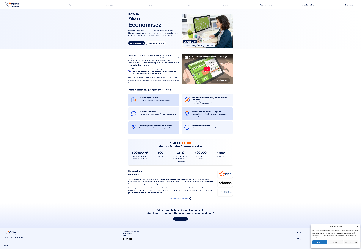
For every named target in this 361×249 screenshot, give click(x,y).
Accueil (71, 5)
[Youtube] (131, 239)
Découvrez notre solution (155, 43)
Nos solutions (109, 5)
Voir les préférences (351, 242)
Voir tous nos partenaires (179, 198)
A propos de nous (266, 5)
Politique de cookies (328, 246)
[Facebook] (124, 239)
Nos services (149, 5)
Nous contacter (350, 5)
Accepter (319, 242)
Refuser (335, 242)
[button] (357, 227)
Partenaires (225, 5)
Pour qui (187, 5)
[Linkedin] (127, 239)
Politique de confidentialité (340, 246)
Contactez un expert (137, 43)
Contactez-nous (180, 219)
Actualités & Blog (308, 5)
